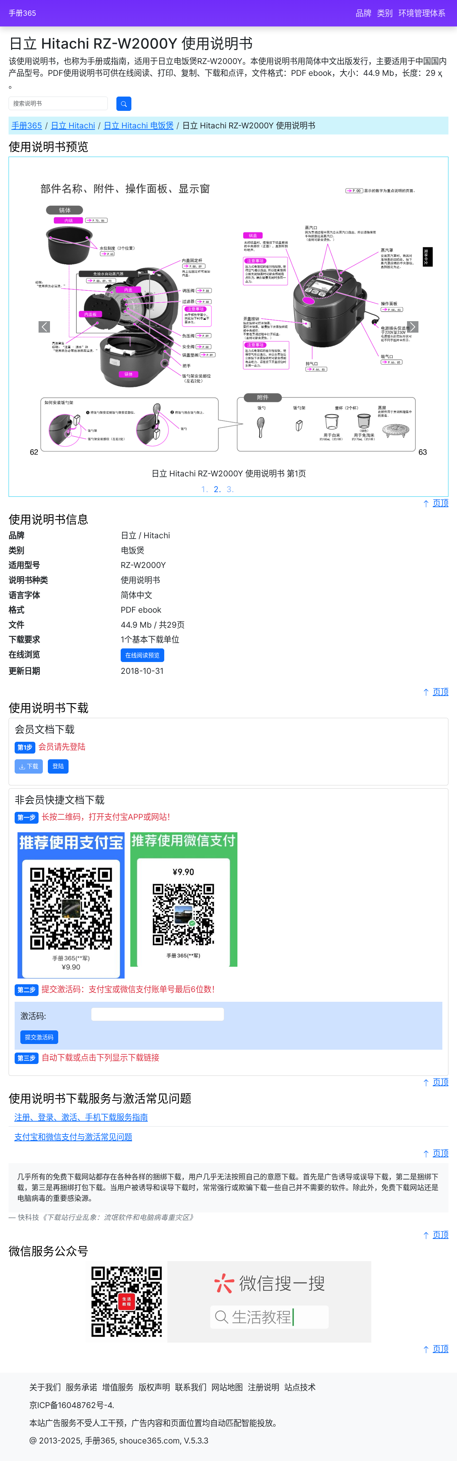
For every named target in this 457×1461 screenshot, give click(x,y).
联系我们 (190, 1387)
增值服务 (118, 1387)
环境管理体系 (422, 13)
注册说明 (263, 1387)
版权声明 (154, 1387)
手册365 (22, 13)
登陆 (58, 766)
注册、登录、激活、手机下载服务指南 (81, 1117)
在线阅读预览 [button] (142, 655)
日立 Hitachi (73, 125)
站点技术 (300, 1387)
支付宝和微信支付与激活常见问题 (73, 1137)
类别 (385, 13)
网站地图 (227, 1387)
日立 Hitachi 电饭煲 (139, 125)
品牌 (363, 13)
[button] (44, 327)
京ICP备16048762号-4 (70, 1405)
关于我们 (45, 1387)
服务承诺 (81, 1387)
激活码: (33, 1016)
